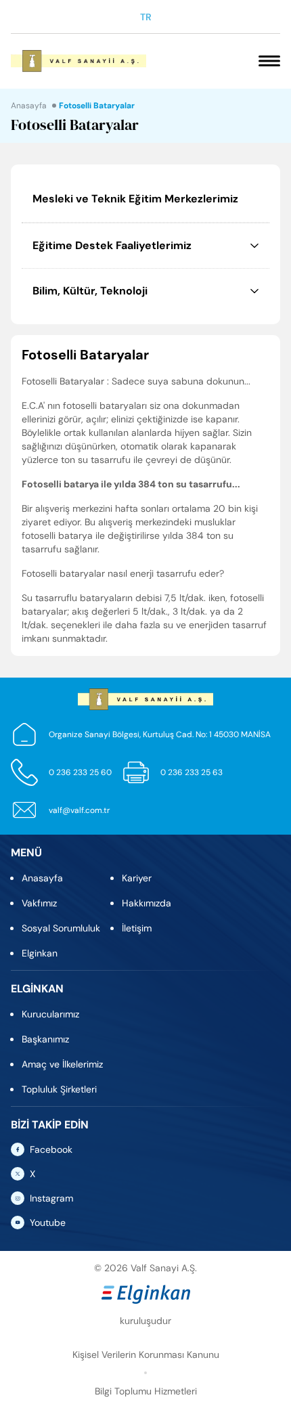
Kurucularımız (50, 1014)
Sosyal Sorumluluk (61, 928)
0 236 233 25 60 (80, 772)
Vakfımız (39, 903)
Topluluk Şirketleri (59, 1089)
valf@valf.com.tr (79, 810)
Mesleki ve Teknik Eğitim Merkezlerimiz (135, 199)
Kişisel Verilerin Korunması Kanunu (145, 1354)
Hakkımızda (146, 903)
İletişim (137, 928)
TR (146, 17)
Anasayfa (29, 105)
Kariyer (137, 878)
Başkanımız (45, 1039)
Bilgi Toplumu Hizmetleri (146, 1391)
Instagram (51, 1198)
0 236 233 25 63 (191, 772)
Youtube (48, 1222)
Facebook (51, 1149)
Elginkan (40, 953)
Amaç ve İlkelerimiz (62, 1064)
